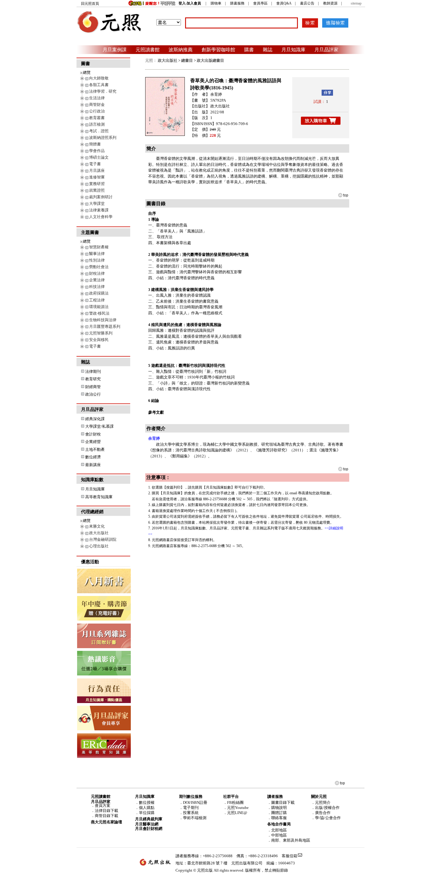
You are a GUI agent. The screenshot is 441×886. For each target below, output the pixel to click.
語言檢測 (97, 124)
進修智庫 (97, 177)
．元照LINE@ (235, 812)
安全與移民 (99, 339)
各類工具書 (99, 84)
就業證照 (97, 190)
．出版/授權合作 (325, 807)
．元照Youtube (236, 807)
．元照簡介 (321, 802)
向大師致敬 (99, 78)
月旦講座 (97, 170)
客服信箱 (289, 856)
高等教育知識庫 (98, 497)
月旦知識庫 (293, 49)
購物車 (216, 3)
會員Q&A (283, 3)
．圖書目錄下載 (281, 802)
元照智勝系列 (100, 333)
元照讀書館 (148, 49)
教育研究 (93, 379)
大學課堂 (97, 203)
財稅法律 (97, 273)
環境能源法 (99, 306)
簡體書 (95, 144)
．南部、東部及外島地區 (288, 840)
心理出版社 (99, 546)
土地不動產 (95, 449)
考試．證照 (99, 131)
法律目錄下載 (106, 810)
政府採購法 (99, 293)
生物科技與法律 (102, 320)
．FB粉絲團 (233, 802)
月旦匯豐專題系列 (104, 326)
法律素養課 (99, 210)
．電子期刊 (189, 807)
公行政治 (97, 111)
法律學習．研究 (102, 91)
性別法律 (97, 260)
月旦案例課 (115, 49)
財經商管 (93, 387)
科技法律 (97, 286)
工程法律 (97, 300)
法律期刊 (93, 371)
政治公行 (93, 394)
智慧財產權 (99, 247)
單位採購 (146, 812)
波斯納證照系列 (102, 137)
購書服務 (237, 3)
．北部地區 (277, 830)
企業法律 (97, 280)
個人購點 (146, 807)
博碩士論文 (99, 157)
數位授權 (146, 802)
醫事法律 (97, 253)
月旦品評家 (326, 49)
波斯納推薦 (181, 49)
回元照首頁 (90, 3)
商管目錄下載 (106, 815)
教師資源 (330, 3)
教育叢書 (97, 117)
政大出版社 (99, 533)
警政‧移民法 (99, 313)
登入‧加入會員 (189, 3)
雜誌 (267, 49)
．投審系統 (189, 812)
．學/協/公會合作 (326, 818)
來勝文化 (97, 526)
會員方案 (102, 805)
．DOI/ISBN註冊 (193, 802)
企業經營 (93, 441)
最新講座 (93, 464)
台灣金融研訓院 (102, 539)
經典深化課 (95, 419)
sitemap (356, 3)
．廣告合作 (321, 812)
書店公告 (307, 3)
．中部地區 (277, 835)
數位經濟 (93, 457)
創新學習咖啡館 (218, 49)
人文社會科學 (100, 216)
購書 (249, 49)
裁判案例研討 (100, 197)
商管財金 (97, 104)
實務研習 (97, 183)
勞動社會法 (99, 267)
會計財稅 (93, 434)
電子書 (95, 164)
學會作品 (97, 150)
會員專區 (260, 3)
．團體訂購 (277, 812)
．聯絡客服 (277, 818)
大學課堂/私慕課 (99, 426)
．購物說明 (277, 807)
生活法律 (97, 98)
